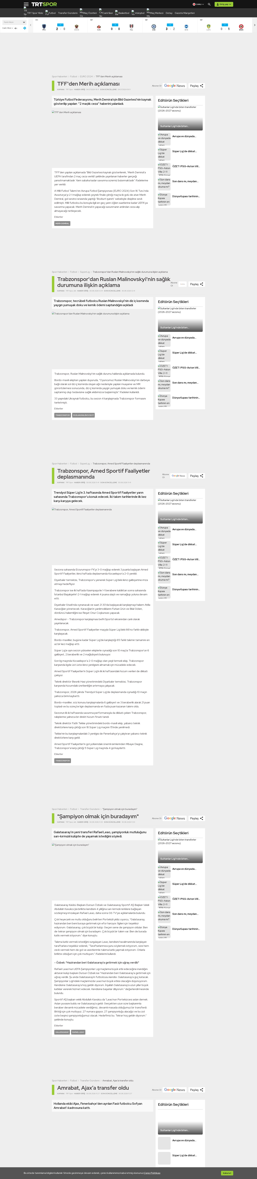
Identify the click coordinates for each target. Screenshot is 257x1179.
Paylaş (194, 86)
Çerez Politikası (152, 1173)
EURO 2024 (86, 76)
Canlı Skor (6, 28)
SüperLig (85, 271)
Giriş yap (224, 4)
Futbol (73, 76)
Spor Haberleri (59, 76)
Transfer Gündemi (89, 809)
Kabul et (227, 1173)
